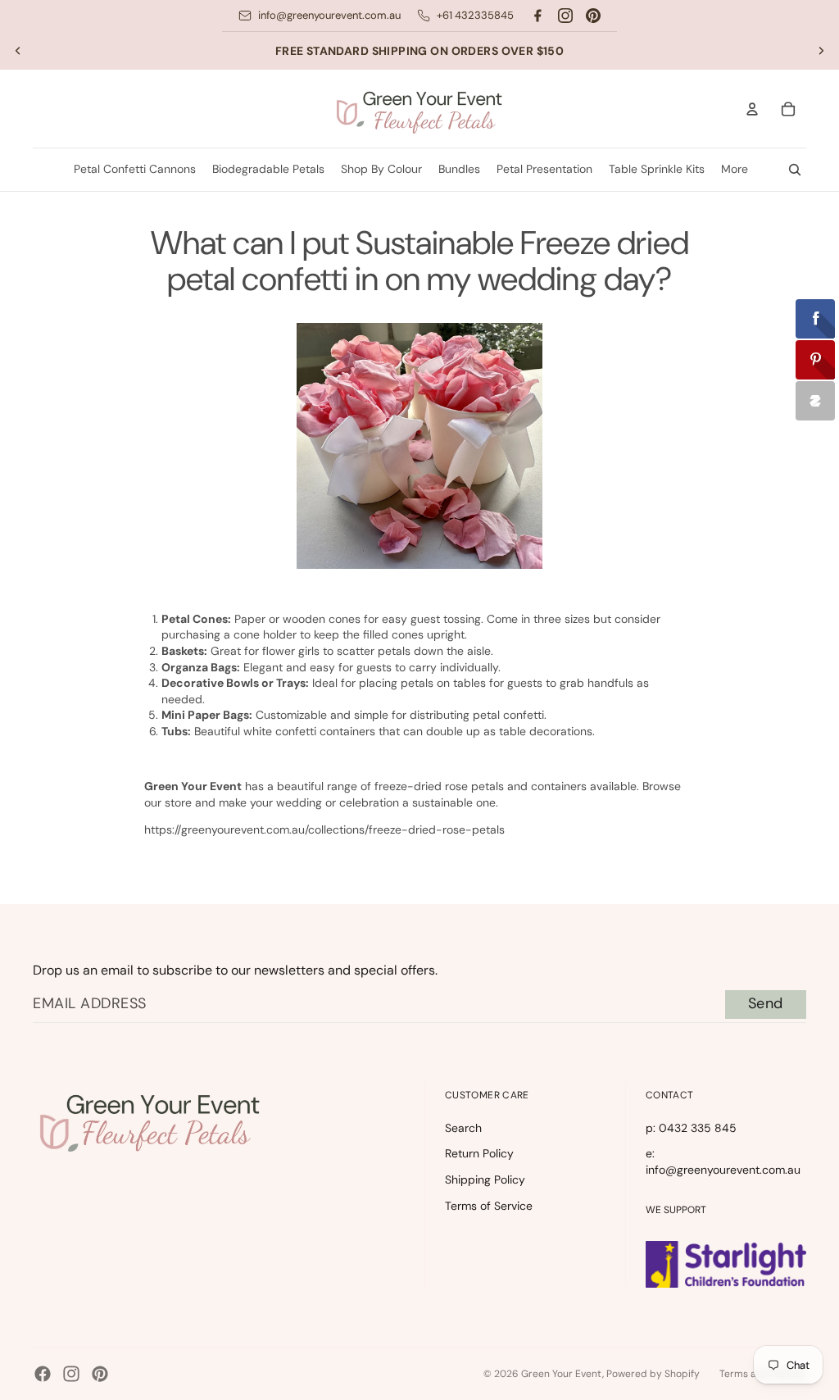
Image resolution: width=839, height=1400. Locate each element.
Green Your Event (561, 1373)
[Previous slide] (18, 51)
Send (765, 1003)
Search (463, 1127)
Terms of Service (489, 1205)
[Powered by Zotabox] (815, 400)
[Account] (752, 109)
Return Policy (479, 1153)
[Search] (795, 170)
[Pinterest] (593, 15)
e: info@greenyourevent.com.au (723, 1161)
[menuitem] (734, 170)
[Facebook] (537, 15)
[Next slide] (821, 51)
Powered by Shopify (653, 1373)
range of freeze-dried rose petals (415, 786)
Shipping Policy (485, 1179)
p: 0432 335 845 (691, 1127)
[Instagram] (565, 15)
